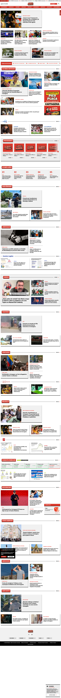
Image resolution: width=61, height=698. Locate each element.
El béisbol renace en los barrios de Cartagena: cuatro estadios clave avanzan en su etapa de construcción (36, 367)
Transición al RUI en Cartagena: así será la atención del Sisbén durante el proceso (36, 576)
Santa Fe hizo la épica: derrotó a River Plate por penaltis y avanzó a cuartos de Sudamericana (20, 389)
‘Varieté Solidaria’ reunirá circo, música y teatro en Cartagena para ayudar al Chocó (31, 534)
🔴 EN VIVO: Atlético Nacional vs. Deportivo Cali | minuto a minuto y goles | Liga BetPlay (50, 390)
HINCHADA (24, 7)
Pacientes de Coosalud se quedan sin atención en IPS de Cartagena (51, 40)
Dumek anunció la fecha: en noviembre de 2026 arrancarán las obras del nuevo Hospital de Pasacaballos (36, 585)
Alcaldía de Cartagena (53, 63)
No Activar (11, 556)
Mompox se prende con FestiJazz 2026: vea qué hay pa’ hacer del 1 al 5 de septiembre (27, 112)
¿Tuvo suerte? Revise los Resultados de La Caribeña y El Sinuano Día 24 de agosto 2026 (50, 430)
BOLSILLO (30, 7)
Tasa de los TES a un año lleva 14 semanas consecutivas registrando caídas (50, 448)
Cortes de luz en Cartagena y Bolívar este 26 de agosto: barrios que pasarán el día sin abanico (35, 93)
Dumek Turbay (42, 63)
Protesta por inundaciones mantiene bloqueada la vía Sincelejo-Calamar (30, 200)
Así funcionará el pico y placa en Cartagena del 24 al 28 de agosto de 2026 (20, 341)
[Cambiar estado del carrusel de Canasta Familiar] (8, 1)
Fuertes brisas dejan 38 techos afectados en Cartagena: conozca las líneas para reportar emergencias (50, 215)
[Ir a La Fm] (5, 121)
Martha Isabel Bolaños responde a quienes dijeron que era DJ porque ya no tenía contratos (51, 301)
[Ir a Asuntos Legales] (8, 256)
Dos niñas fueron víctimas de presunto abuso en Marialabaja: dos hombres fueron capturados (21, 42)
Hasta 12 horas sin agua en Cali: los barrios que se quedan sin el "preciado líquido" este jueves (6, 177)
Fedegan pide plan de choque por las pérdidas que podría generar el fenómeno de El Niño (20, 475)
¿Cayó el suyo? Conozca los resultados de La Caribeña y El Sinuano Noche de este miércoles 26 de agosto (31, 20)
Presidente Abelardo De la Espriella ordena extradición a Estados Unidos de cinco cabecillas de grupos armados (20, 130)
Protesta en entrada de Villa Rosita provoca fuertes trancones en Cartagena (30, 325)
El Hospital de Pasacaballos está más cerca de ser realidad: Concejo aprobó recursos (51, 54)
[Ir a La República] (4, 439)
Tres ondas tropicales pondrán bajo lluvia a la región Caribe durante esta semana (20, 215)
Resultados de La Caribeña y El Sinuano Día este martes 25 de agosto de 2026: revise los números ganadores (27, 102)
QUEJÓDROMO (4, 7)
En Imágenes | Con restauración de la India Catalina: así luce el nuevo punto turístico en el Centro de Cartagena (20, 549)
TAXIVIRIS (17, 7)
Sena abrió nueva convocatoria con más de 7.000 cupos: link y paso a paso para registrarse (42, 177)
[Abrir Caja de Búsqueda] (58, 4)
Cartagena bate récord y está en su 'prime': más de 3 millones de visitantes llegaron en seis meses (50, 549)
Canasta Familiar (3, 0)
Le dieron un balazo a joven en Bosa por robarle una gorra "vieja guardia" (52, 293)
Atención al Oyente (33, 642)
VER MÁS (9, 157)
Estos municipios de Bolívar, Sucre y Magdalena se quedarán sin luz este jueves (50, 33)
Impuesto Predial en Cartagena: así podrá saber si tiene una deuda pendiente (51, 85)
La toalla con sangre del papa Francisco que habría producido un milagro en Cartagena (50, 620)
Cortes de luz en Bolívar (19, 63)
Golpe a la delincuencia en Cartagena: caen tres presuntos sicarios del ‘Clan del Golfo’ (35, 251)
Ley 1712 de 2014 (30, 644)
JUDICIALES (11, 7)
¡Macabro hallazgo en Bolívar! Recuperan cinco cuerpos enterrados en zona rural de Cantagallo (31, 604)
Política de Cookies (53, 692)
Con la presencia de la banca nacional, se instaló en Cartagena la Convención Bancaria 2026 (7, 42)
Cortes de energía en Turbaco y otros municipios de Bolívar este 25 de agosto (13, 583)
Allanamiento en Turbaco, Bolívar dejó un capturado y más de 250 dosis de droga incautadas (35, 242)
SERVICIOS (43, 7)
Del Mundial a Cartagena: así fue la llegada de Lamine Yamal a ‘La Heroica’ (14, 375)
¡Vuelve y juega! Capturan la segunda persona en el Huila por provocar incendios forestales (30, 177)
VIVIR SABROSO (57, 7)
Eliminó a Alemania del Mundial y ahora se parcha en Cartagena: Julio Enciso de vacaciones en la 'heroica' (36, 376)
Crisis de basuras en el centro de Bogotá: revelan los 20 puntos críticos (52, 284)
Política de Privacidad (24, 642)
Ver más (57, 68)
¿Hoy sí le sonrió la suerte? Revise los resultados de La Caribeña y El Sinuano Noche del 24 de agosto (20, 430)
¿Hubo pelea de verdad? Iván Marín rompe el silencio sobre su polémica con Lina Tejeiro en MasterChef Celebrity (15, 300)
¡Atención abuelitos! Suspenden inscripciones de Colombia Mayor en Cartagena (12, 92)
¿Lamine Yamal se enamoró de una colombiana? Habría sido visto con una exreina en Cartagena (36, 512)
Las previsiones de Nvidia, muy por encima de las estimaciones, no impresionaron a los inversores (20, 448)
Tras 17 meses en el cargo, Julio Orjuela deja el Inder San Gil (54, 176)
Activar (3, 556)
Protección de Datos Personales (43, 642)
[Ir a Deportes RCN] (6, 382)
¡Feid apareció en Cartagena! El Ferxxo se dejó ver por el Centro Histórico (13, 510)
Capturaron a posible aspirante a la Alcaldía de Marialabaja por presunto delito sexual (13, 249)
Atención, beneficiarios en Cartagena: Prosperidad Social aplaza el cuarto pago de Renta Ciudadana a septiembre (31, 415)
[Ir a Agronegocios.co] (22, 460)
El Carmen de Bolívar (31, 63)
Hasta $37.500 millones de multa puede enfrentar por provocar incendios (19, 264)
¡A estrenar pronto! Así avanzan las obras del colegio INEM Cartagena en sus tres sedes (21, 54)
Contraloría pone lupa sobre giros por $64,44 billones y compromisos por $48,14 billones (50, 264)
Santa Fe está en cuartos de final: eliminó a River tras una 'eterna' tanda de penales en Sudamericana (50, 130)
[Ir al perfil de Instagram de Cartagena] (31, 634)
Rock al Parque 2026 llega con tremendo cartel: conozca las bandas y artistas (18, 177)
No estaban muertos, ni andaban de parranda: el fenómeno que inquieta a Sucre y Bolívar (20, 620)
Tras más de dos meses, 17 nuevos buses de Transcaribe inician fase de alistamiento (51, 341)
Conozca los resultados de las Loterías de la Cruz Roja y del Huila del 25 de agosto (50, 475)
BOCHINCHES (36, 7)
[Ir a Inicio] (31, 3)
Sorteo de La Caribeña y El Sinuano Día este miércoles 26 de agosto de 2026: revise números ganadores (35, 42)
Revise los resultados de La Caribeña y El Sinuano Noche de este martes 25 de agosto (35, 75)
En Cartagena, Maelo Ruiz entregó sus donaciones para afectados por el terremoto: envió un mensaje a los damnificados (36, 503)
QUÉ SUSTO (49, 7)
